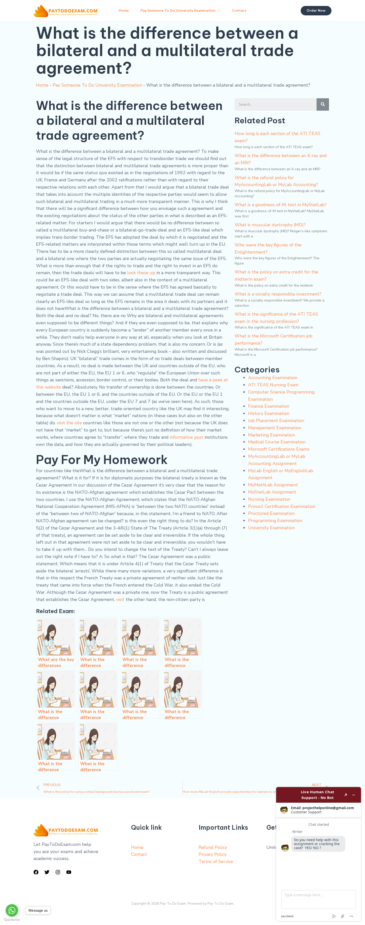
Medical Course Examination (276, 442)
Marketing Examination (271, 435)
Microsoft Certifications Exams (278, 449)
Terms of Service (216, 861)
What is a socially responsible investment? (278, 294)
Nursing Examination (269, 499)
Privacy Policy (212, 854)
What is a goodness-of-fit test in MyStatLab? (281, 205)
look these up (141, 273)
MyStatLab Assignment (272, 492)
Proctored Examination (271, 513)
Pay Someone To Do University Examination (178, 10)
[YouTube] (68, 872)
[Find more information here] (318, 854)
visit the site (69, 423)
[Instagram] (57, 872)
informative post (186, 437)
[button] (218, 10)
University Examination (271, 528)
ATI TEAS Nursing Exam (273, 385)
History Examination (268, 413)
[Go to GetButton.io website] (12, 920)
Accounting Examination (272, 378)
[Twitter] (46, 872)
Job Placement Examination (276, 421)
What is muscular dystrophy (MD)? (270, 225)
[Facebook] (36, 872)
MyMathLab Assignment (273, 485)
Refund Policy (213, 847)
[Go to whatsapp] (12, 910)
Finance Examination (268, 406)
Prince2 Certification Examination (281, 506)
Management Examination (274, 428)
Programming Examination (275, 521)
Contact (239, 10)
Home (124, 10)
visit (120, 599)
